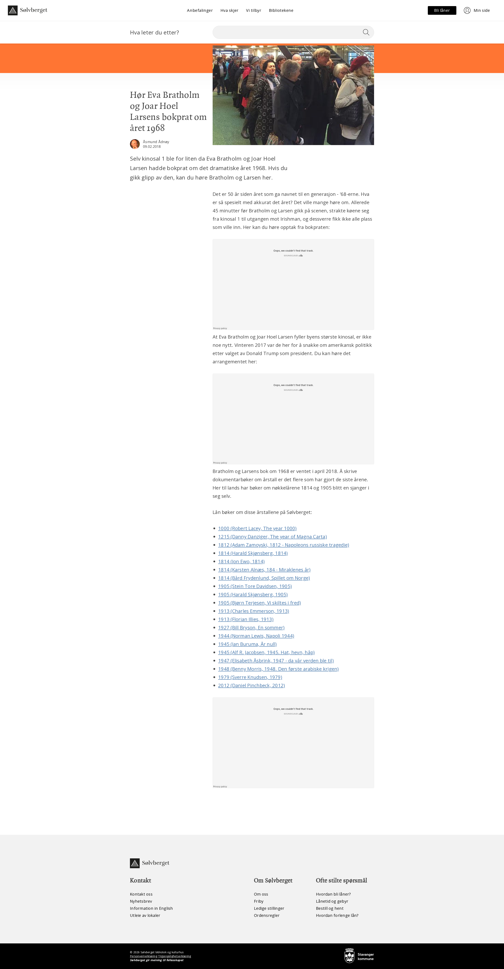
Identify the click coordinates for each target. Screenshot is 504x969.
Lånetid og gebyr (332, 901)
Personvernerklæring (143, 956)
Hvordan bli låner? (333, 894)
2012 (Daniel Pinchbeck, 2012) (251, 685)
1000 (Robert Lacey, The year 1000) (257, 528)
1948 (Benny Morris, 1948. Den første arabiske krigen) (278, 668)
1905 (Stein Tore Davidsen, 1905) (255, 586)
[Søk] (367, 32)
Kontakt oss (141, 894)
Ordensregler (267, 915)
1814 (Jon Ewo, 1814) (241, 561)
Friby (258, 901)
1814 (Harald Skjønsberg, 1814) (253, 553)
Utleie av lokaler (145, 915)
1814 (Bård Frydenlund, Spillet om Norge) (264, 578)
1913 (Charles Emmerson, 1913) (253, 611)
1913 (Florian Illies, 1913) (245, 619)
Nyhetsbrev (141, 901)
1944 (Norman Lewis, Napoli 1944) (256, 635)
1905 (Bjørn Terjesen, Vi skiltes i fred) (259, 602)
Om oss (261, 894)
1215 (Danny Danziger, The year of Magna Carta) (272, 536)
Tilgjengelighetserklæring (174, 956)
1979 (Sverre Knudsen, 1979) (250, 677)
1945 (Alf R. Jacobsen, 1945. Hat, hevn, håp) (266, 652)
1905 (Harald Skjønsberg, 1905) (253, 594)
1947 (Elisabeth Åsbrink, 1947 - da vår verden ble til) (276, 660)
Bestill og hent (330, 908)
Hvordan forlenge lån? (337, 915)
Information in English (151, 908)
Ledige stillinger (269, 908)
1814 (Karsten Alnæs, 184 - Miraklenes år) (264, 569)
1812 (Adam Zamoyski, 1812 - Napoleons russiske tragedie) (283, 544)
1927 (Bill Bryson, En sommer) (251, 627)
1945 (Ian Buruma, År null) (247, 644)
